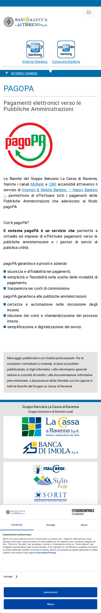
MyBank (37, 184)
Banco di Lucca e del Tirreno (26, 22)
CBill (52, 184)
